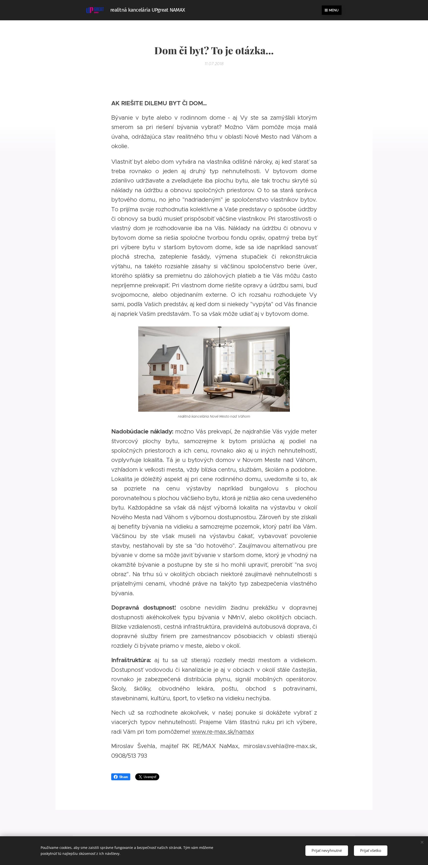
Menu (334, 10)
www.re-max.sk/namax (223, 731)
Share (123, 777)
